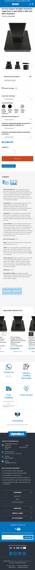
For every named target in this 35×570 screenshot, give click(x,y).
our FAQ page (6, 406)
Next (32, 66)
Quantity (5, 147)
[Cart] (32, 4)
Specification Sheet (10, 80)
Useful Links (17, 513)
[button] (17, 76)
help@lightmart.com (11, 462)
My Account (17, 518)
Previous (3, 66)
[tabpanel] (18, 335)
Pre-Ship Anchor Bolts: (11, 116)
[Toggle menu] (2, 4)
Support (17, 508)
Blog (17, 499)
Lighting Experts (17, 502)
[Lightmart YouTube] (15, 553)
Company (17, 492)
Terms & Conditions (22, 565)
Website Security (23, 567)
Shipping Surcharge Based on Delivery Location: (16, 133)
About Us (17, 496)
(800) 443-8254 (26, 1)
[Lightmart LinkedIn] (20, 553)
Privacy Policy (11, 565)
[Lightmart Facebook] (11, 553)
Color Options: (8, 103)
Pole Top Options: (9, 96)
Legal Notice (12, 567)
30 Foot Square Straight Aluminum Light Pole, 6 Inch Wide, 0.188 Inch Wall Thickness (18, 340)
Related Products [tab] (12, 311)
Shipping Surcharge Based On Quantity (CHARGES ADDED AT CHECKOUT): (16, 124)
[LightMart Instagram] (24, 553)
